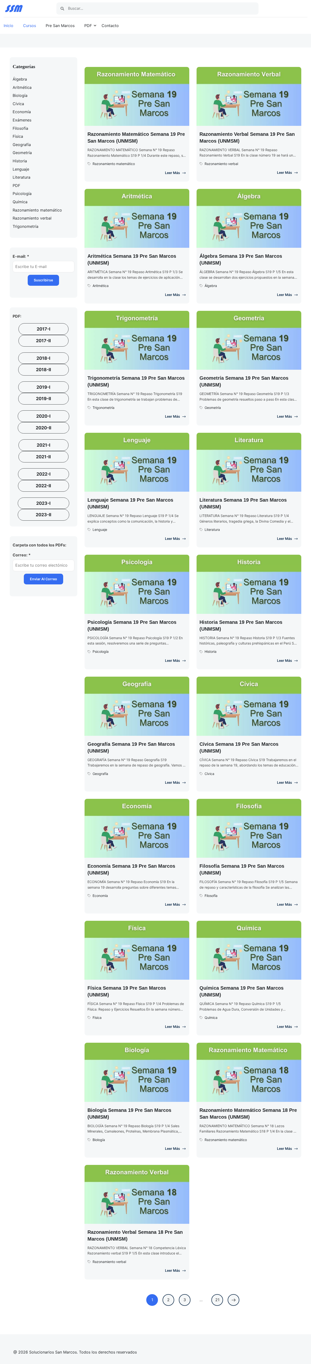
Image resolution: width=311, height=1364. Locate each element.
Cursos (29, 25)
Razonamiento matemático (114, 164)
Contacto (110, 25)
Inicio (8, 25)
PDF (88, 25)
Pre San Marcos (60, 25)
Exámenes (22, 120)
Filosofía (211, 896)
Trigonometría (103, 408)
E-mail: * (21, 256)
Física (97, 1017)
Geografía (100, 774)
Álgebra (211, 286)
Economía (100, 896)
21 (219, 1298)
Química (211, 1017)
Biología (99, 1140)
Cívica (209, 774)
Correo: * (22, 555)
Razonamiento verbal (221, 164)
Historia (210, 651)
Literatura (212, 529)
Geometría (213, 408)
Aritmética (101, 286)
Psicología (101, 651)
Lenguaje (100, 529)
